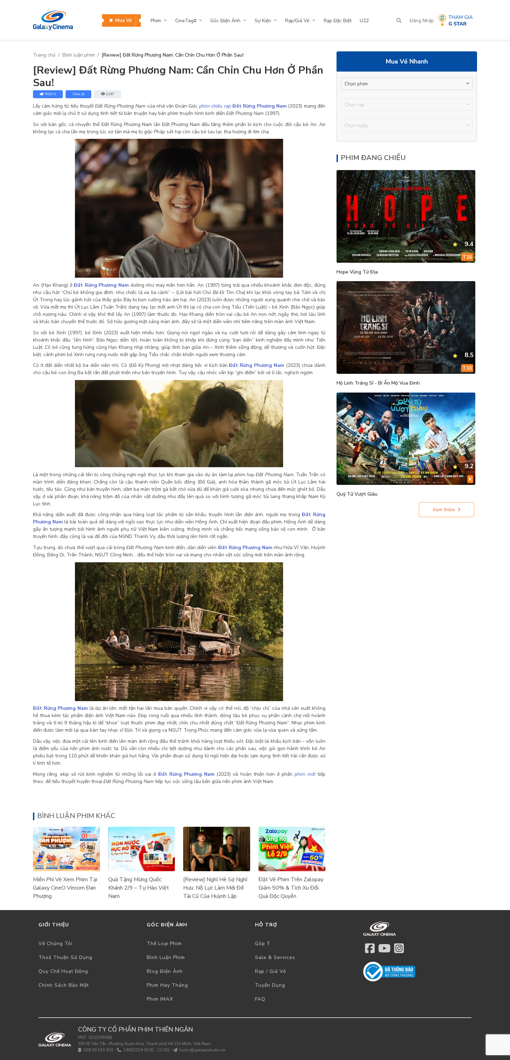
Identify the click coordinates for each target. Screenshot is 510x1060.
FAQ (260, 999)
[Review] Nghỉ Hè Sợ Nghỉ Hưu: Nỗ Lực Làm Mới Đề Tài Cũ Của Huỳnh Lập (215, 888)
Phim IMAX (160, 999)
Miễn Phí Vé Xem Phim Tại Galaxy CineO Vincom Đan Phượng (65, 888)
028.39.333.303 (98, 1050)
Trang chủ (44, 55)
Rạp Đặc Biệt (337, 20)
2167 (110, 94)
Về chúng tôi (56, 943)
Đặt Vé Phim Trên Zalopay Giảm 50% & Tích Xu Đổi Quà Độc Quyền (290, 888)
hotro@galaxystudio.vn (202, 1050)
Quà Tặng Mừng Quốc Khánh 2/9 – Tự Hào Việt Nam (138, 888)
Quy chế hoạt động (63, 971)
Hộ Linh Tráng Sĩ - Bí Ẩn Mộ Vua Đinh (378, 383)
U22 (364, 20)
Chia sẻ (78, 94)
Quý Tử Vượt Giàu (357, 494)
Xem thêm (444, 509)
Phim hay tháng (167, 985)
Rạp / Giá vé (270, 971)
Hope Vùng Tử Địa (357, 272)
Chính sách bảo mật (64, 985)
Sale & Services (275, 957)
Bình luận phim (78, 55)
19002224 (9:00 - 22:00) (146, 1050)
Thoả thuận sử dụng (65, 957)
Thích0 (50, 94)
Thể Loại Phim (164, 943)
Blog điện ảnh (165, 971)
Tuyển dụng (270, 985)
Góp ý (262, 943)
